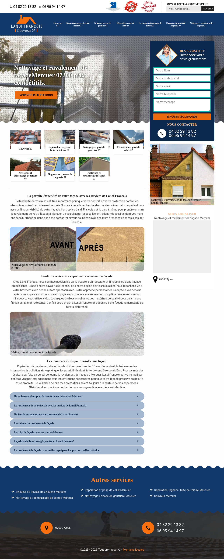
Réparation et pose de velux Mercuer (108, 490)
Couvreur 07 (57, 24)
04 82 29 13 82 (24, 7)
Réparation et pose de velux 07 (125, 24)
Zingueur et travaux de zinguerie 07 (175, 24)
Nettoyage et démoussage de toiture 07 (150, 24)
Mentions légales (133, 549)
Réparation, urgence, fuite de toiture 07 (77, 24)
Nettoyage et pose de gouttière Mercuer (110, 496)
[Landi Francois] (27, 24)
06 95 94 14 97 (53, 7)
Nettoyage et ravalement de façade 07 (201, 24)
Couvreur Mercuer (165, 496)
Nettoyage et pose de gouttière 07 (102, 24)
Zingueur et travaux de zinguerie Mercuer (41, 492)
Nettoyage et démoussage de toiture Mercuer (44, 497)
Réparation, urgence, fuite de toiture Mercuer (182, 490)
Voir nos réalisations (36, 95)
